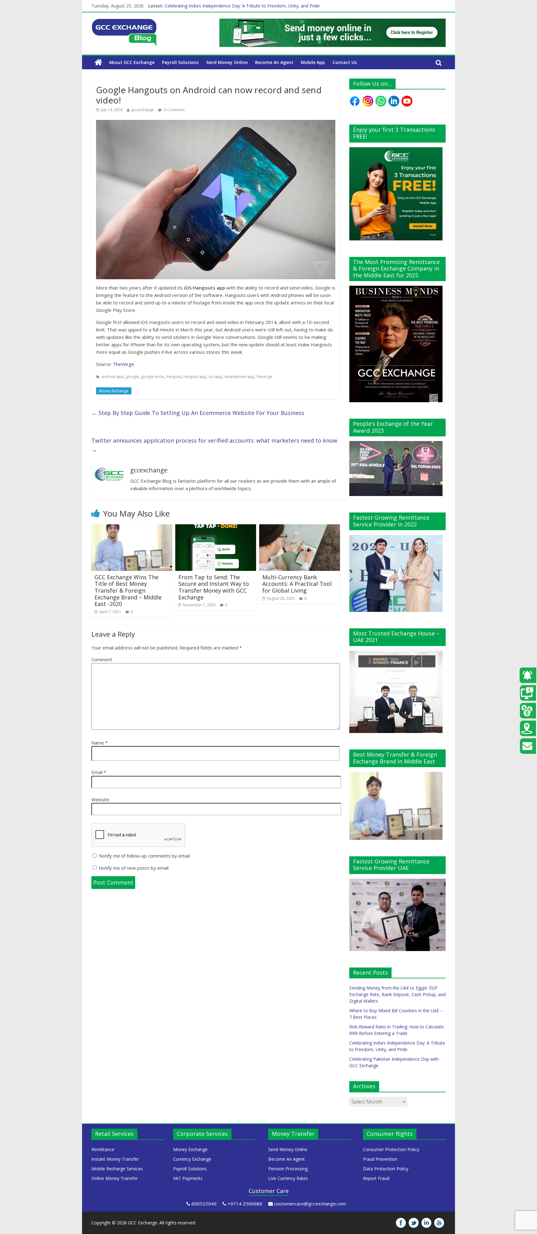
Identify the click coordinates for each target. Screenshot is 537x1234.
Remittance (102, 1149)
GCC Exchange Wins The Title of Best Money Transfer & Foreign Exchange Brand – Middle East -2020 (128, 590)
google (132, 376)
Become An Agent (286, 1159)
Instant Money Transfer (115, 1159)
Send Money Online (227, 62)
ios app (215, 376)
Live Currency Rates (288, 1178)
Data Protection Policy (385, 1169)
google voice (152, 376)
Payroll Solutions (180, 62)
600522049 (204, 1203)
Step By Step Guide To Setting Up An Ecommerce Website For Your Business (197, 413)
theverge (264, 376)
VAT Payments (188, 1178)
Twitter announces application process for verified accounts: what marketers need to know (214, 445)
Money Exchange (113, 391)
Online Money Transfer (114, 1178)
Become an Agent (274, 62)
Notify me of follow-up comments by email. (144, 856)
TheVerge (123, 364)
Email (98, 772)
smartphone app (239, 376)
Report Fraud (376, 1178)
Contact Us (345, 62)
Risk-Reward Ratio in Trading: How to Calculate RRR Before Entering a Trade (242, 6)
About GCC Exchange (131, 62)
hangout (173, 376)
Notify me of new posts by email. (134, 868)
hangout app (194, 376)
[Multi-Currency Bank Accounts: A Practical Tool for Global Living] (299, 528)
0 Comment (174, 109)
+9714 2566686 (244, 1203)
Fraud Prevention (380, 1159)
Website (100, 799)
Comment (101, 659)
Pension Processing (288, 1169)
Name (99, 743)
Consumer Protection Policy (391, 1149)
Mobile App (313, 62)
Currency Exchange (192, 1159)
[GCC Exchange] (124, 22)
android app (112, 376)
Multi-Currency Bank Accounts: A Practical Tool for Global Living (297, 583)
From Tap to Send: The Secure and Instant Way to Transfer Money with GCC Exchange (213, 587)
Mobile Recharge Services (117, 1169)
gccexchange (142, 109)
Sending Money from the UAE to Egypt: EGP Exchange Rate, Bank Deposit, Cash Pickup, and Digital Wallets (397, 994)
